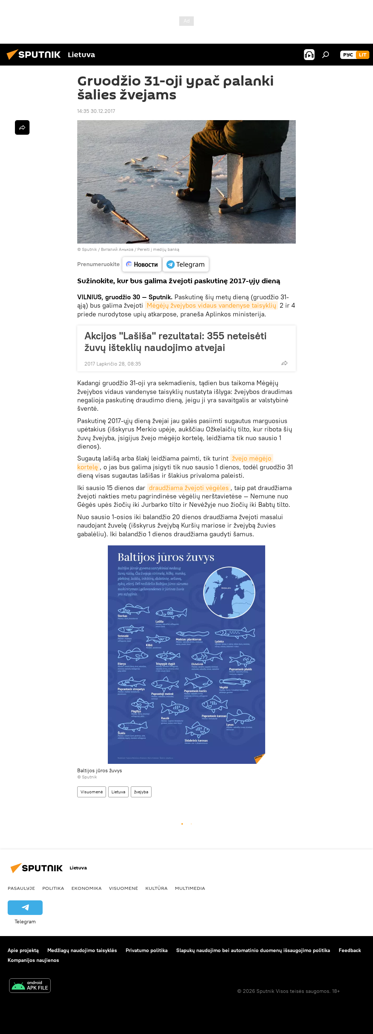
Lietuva (118, 791)
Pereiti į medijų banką (158, 249)
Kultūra (156, 888)
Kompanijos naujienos (33, 960)
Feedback (350, 950)
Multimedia (190, 888)
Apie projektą (23, 950)
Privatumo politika (147, 950)
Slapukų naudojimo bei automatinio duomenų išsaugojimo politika (253, 950)
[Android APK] (30, 986)
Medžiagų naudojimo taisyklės (82, 950)
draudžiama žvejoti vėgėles (189, 488)
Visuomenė (92, 791)
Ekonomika (86, 888)
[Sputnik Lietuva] (36, 61)
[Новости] (141, 264)
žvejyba (141, 791)
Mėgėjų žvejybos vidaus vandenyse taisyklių (211, 305)
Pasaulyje (21, 888)
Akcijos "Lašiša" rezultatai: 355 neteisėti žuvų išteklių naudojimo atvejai (176, 341)
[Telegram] (186, 264)
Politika (53, 888)
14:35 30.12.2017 (96, 111)
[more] (284, 363)
